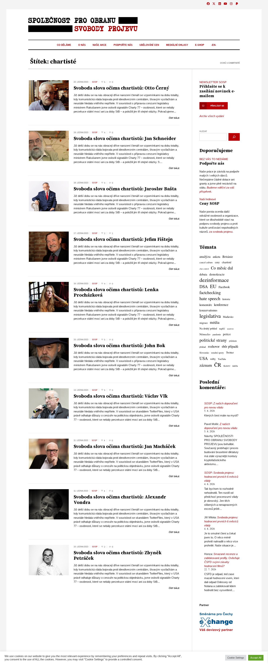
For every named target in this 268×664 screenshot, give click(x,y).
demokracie (217, 274)
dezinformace (214, 280)
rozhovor (214, 346)
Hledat (203, 131)
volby (213, 359)
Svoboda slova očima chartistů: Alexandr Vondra (120, 500)
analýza (205, 256)
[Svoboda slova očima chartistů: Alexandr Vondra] (49, 504)
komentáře (205, 305)
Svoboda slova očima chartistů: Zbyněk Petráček (118, 555)
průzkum (233, 340)
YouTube (222, 359)
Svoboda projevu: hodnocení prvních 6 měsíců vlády (221, 476)
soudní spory (217, 352)
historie (226, 299)
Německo (204, 334)
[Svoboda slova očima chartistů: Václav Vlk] (49, 403)
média (214, 322)
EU (213, 286)
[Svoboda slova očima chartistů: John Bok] (49, 352)
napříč (222, 328)
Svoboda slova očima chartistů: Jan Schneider (125, 139)
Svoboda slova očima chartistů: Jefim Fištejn (123, 239)
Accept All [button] (255, 657)
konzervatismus (208, 310)
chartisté (226, 262)
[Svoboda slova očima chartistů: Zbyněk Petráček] (49, 559)
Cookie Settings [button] (235, 657)
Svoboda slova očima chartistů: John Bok (119, 346)
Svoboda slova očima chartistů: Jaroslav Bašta (125, 189)
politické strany (213, 340)
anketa (216, 257)
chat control (204, 268)
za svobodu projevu (220, 231)
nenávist (230, 328)
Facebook (224, 287)
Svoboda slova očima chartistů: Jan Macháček (125, 447)
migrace (203, 323)
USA (203, 358)
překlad (202, 346)
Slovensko (204, 352)
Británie (227, 257)
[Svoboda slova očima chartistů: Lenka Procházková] (49, 296)
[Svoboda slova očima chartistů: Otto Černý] (49, 95)
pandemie (217, 334)
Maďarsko (228, 317)
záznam (205, 365)
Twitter (230, 352)
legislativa (210, 316)
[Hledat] (234, 137)
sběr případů (230, 346)
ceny (217, 262)
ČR (217, 364)
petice (227, 334)
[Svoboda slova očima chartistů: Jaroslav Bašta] (49, 195)
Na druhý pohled (208, 328)
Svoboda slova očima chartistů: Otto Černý (121, 88)
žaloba (235, 365)
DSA (203, 286)
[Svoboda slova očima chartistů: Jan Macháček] (49, 453)
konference (221, 304)
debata (203, 274)
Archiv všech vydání (211, 116)
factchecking (210, 292)
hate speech (209, 298)
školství (226, 365)
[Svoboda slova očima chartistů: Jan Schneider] (49, 145)
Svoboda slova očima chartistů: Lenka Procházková (116, 292)
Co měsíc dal (222, 268)
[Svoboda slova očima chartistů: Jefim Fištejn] (49, 246)
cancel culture (206, 262)
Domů (223, 63)
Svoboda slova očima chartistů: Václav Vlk (121, 396)
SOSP (208, 403)
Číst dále (174, 118)
